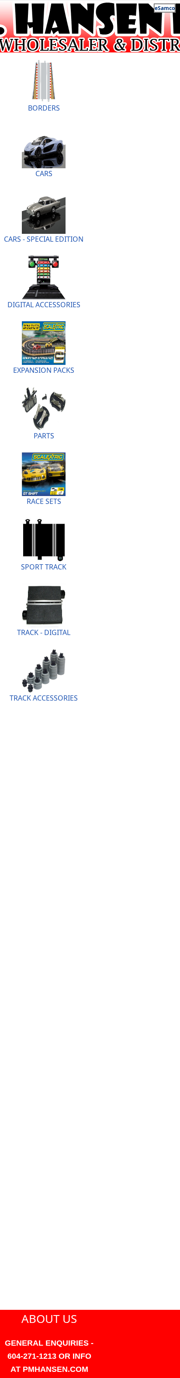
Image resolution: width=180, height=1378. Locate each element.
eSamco (165, 8)
